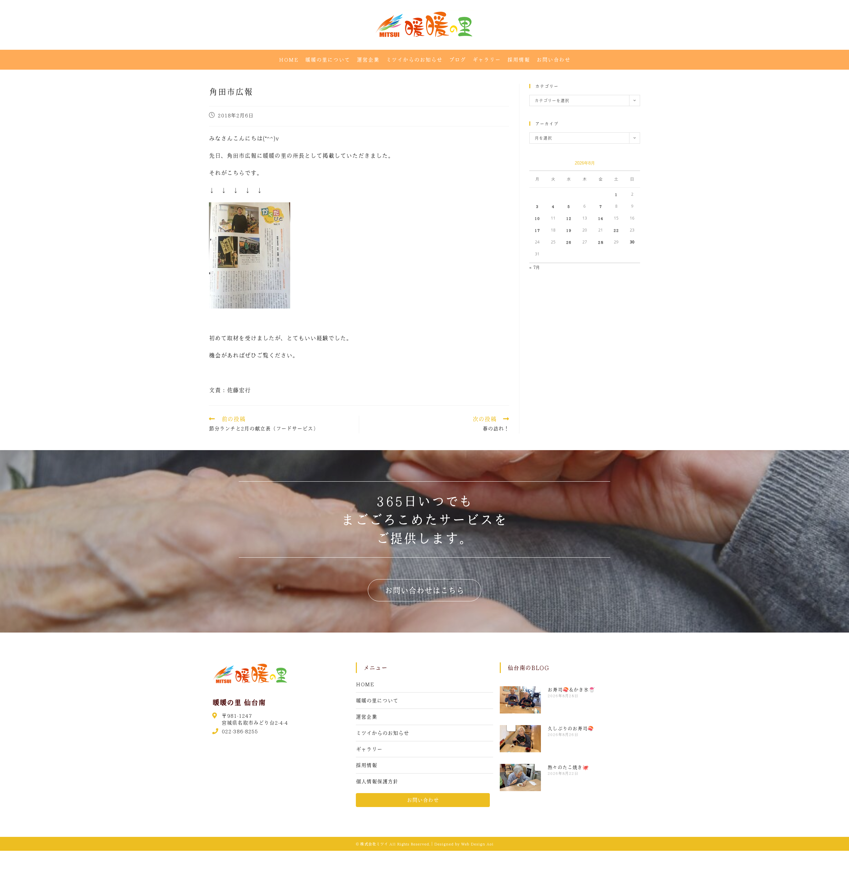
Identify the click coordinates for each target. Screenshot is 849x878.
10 (537, 218)
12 (568, 218)
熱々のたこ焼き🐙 (568, 767)
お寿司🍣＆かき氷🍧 (571, 689)
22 (616, 230)
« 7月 (534, 267)
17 (537, 230)
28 (600, 242)
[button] (424, 590)
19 (568, 230)
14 (600, 218)
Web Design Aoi (477, 844)
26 (568, 242)
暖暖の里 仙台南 (239, 702)
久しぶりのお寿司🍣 (571, 728)
